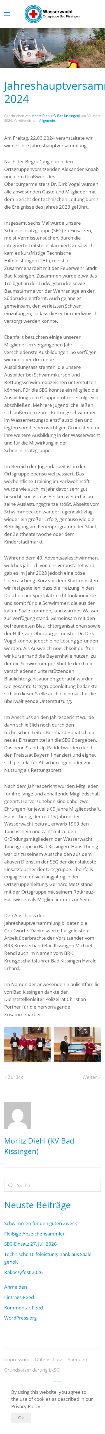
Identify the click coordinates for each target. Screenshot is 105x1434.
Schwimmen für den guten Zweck (40, 1223)
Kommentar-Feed (23, 1307)
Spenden (77, 1359)
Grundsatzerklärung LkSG (32, 1370)
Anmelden (15, 1287)
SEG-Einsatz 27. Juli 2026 (30, 1244)
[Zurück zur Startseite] (53, 14)
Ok (21, 1418)
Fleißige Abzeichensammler (34, 1233)
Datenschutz (48, 1359)
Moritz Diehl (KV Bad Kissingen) (55, 115)
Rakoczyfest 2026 (23, 1272)
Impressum (16, 1359)
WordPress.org (20, 1317)
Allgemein (47, 120)
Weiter (89, 1077)
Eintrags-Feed (19, 1297)
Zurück (15, 1077)
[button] (7, 14)
